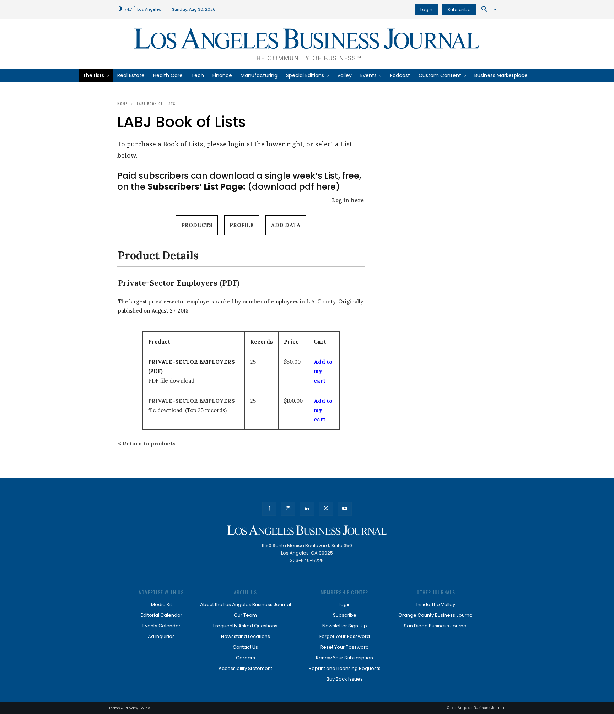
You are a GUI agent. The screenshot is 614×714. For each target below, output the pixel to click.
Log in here (348, 200)
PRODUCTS (196, 225)
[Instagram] (288, 509)
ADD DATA (286, 225)
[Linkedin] (307, 509)
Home (122, 103)
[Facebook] (269, 509)
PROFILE (242, 225)
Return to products (149, 443)
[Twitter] (326, 509)
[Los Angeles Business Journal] (307, 530)
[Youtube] (345, 509)
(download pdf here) (243, 187)
